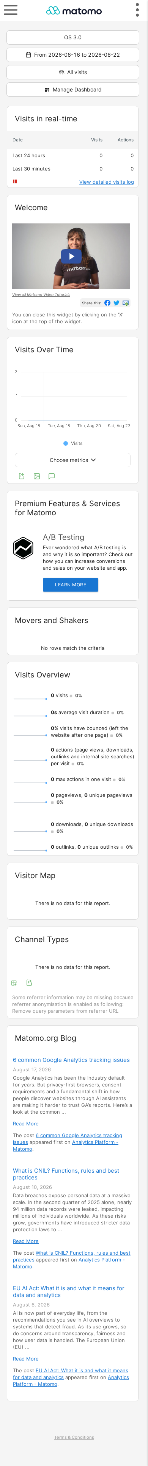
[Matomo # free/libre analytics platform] (74, 10)
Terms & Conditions (74, 1437)
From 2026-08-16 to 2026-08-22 (77, 54)
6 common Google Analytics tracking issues (71, 1060)
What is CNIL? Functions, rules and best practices (66, 1174)
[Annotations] (51, 477)
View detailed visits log (106, 182)
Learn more (70, 584)
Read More (26, 1123)
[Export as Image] (37, 477)
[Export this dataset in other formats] (21, 477)
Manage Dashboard (77, 89)
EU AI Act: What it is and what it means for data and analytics (68, 1292)
